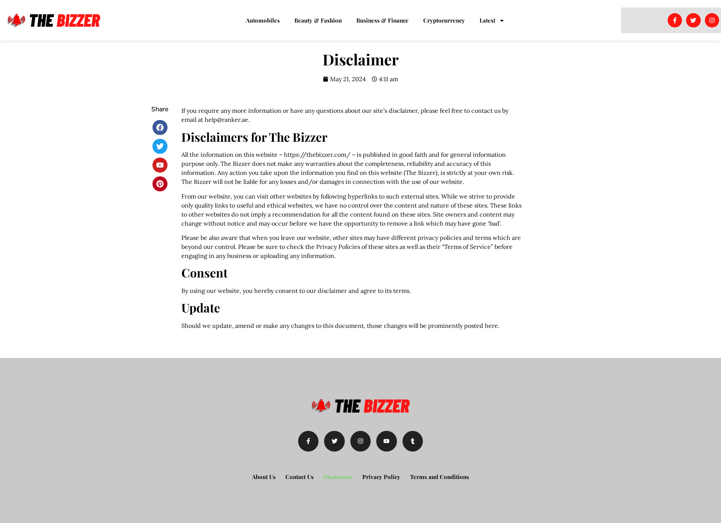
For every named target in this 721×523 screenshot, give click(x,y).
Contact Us (299, 477)
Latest (487, 20)
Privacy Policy (381, 477)
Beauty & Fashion (318, 20)
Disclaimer (338, 477)
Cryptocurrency (444, 20)
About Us (264, 477)
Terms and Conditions (439, 477)
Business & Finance (382, 20)
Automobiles (263, 20)
